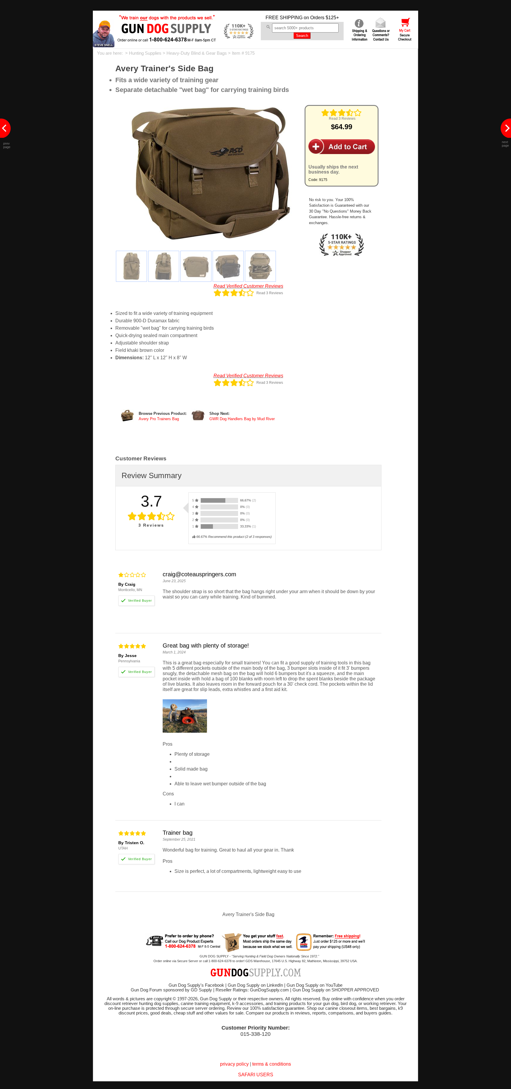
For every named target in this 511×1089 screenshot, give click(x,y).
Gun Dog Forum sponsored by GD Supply (171, 990)
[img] (341, 112)
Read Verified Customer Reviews (248, 286)
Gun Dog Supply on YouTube (314, 985)
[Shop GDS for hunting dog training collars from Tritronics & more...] (167, 38)
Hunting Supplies (145, 53)
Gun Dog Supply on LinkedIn (255, 985)
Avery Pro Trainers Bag (159, 419)
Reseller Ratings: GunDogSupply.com (252, 990)
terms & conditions (271, 1064)
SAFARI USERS (255, 1074)
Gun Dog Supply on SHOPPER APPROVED (335, 990)
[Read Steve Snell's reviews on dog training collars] (103, 45)
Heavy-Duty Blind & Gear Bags (196, 53)
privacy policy (234, 1064)
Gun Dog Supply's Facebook (196, 985)
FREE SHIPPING (284, 17)
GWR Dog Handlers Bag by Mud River (242, 419)
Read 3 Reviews (342, 118)
